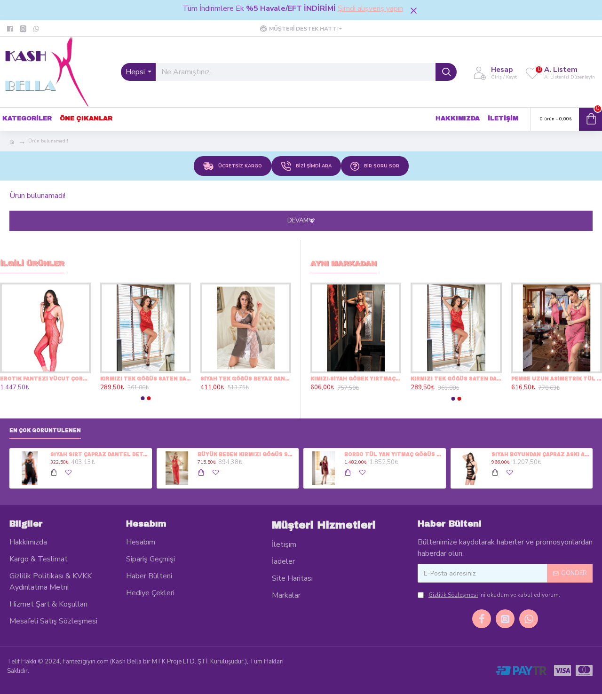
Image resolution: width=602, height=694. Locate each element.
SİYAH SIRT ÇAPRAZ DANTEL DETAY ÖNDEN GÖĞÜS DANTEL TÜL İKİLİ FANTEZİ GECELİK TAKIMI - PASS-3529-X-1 (99, 454)
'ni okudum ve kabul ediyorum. (494, 595)
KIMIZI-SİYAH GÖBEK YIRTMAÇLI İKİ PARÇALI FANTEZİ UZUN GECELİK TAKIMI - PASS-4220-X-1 (355, 378)
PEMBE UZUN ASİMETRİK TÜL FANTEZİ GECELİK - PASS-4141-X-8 (556, 378)
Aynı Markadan (343, 263)
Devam (298, 220)
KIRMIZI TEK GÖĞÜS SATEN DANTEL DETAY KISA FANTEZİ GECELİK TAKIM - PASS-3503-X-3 (145, 378)
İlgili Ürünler (32, 263)
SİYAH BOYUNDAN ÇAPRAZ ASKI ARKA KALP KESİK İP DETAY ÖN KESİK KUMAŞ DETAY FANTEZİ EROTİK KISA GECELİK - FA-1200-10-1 (540, 454)
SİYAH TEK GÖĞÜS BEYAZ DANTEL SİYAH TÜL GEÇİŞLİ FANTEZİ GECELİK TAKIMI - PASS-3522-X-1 (245, 378)
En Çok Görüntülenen (45, 430)
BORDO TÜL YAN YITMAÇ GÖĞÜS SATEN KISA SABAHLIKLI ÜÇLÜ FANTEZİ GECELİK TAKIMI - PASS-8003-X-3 (393, 454)
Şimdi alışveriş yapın (370, 8)
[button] (142, 398)
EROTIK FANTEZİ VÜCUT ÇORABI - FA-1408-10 (45, 378)
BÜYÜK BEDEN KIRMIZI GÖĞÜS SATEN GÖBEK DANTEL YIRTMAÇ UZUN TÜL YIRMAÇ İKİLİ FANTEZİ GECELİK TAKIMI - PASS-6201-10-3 (246, 454)
